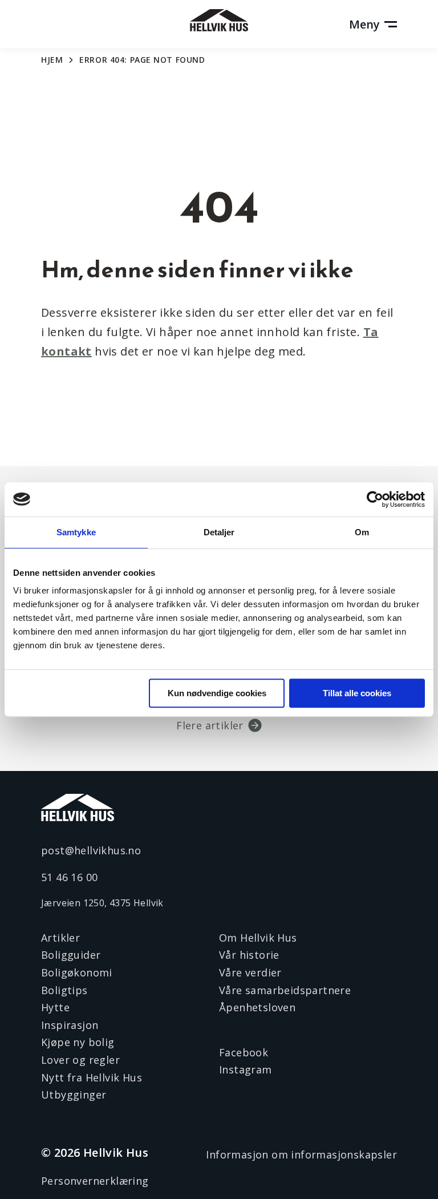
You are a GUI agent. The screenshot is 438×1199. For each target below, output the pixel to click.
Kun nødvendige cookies (217, 693)
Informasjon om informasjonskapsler (301, 1154)
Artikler (60, 937)
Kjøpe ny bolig (78, 1042)
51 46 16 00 (69, 877)
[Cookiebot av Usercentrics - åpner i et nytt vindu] (375, 499)
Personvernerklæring (95, 1181)
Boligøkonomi (76, 972)
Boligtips (64, 990)
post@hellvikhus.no (91, 850)
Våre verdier (250, 972)
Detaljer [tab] (219, 532)
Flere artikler (210, 725)
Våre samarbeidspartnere (285, 990)
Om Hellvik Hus (258, 937)
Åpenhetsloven (257, 1007)
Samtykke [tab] (76, 532)
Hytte (55, 1007)
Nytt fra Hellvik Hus (91, 1077)
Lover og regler (80, 1060)
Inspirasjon (69, 1025)
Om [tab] (362, 532)
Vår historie (249, 955)
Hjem (52, 59)
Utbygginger (73, 1094)
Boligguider (70, 955)
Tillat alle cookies (357, 693)
